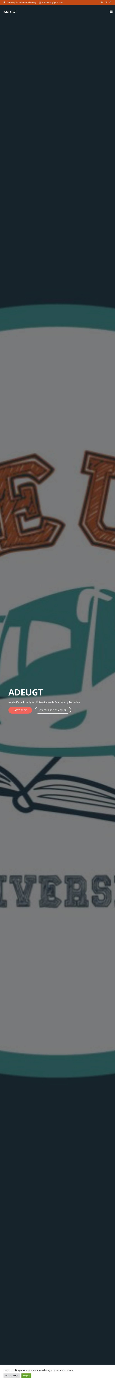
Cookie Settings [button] (11, 1375)
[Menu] (111, 11)
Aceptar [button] (26, 1375)
